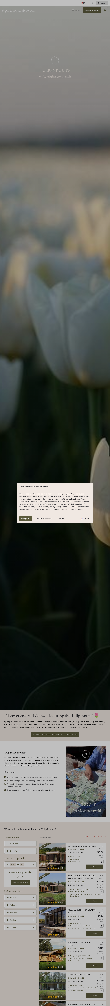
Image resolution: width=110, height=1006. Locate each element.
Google (59, 507)
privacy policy (49, 507)
